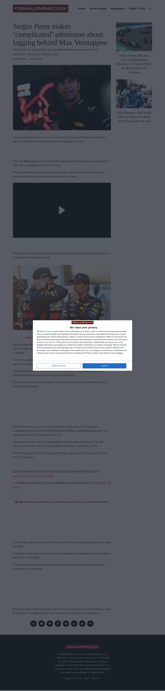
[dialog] (82, 345)
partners (50, 331)
